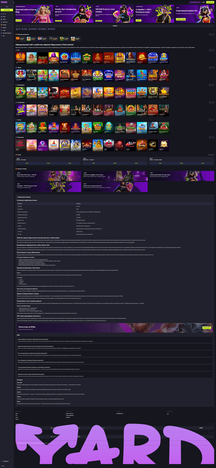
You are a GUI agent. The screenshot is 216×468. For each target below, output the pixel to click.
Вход (7, 6)
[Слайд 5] (48, 22)
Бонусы (17, 419)
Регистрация (210, 2)
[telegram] (168, 414)
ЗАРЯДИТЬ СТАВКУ (181, 19)
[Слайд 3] (40, 22)
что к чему (18, 20)
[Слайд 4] (44, 22)
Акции (17, 413)
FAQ (16, 415)
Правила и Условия (69, 413)
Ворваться (98, 20)
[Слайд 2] (37, 22)
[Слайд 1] (34, 22)
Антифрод (68, 417)
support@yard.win (119, 413)
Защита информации (70, 415)
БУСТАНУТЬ (58, 20)
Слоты (17, 417)
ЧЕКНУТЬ (139, 20)
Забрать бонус (206, 327)
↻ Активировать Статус (195, 2)
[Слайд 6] (53, 22)
